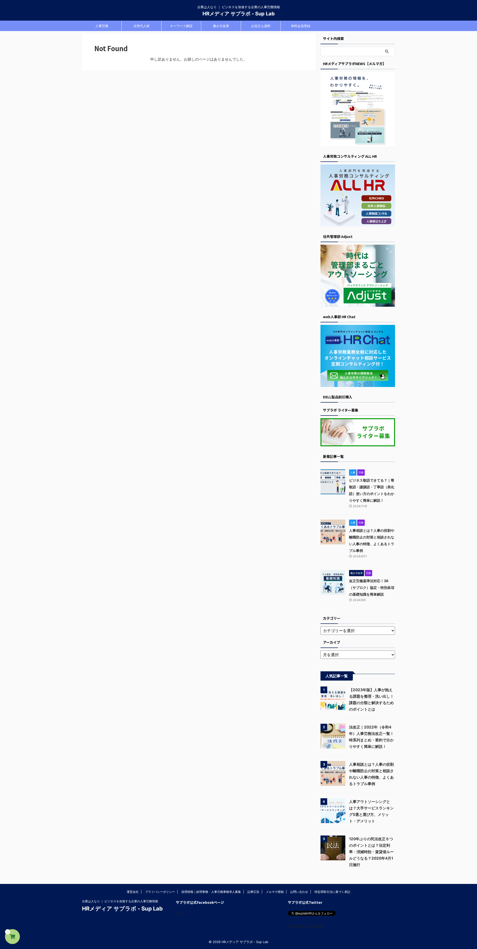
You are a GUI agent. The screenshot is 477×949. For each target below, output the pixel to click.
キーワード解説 (181, 26)
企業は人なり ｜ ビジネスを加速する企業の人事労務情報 (120, 901)
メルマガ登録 (275, 892)
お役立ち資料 (261, 26)
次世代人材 (141, 26)
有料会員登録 (300, 26)
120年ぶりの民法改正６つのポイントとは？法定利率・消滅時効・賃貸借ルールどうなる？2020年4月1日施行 (371, 851)
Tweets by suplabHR (306, 926)
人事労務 (101, 26)
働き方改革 (221, 26)
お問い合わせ (299, 892)
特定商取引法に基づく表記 (332, 892)
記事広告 (253, 892)
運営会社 (133, 892)
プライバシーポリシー (160, 892)
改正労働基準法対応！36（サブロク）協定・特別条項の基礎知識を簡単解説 (371, 587)
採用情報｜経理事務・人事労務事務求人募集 (211, 892)
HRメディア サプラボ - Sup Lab (238, 14)
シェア (181, 913)
